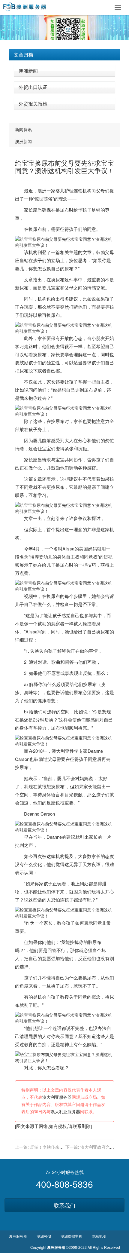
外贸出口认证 (33, 87)
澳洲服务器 (18, 1236)
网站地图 (99, 1236)
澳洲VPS (44, 1236)
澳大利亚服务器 (57, 1097)
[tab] (64, 54)
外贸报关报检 (33, 103)
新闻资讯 (23, 129)
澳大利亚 (61, 751)
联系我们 (64, 1205)
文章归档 (23, 54)
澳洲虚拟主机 (71, 1236)
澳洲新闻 (28, 70)
